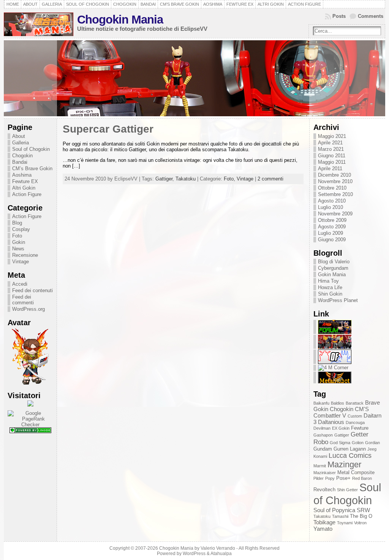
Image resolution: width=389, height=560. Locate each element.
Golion (358, 442)
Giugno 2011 (331, 155)
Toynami (345, 522)
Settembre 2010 (335, 194)
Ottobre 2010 (332, 188)
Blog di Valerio (333, 261)
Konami (320, 456)
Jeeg (371, 449)
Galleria (20, 143)
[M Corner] (333, 367)
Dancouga (355, 422)
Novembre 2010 (335, 181)
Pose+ (343, 478)
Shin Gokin (330, 294)
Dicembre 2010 (334, 175)
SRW (363, 510)
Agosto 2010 (332, 201)
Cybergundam (333, 268)
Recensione (25, 255)
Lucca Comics (350, 455)
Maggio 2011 (332, 162)
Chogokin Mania (120, 19)
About (18, 136)
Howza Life (330, 287)
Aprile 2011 (330, 168)
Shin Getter (347, 489)
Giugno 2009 (332, 239)
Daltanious (331, 422)
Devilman (321, 428)
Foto (17, 236)
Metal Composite (356, 472)
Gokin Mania (332, 274)
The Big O (361, 516)
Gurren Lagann (350, 449)
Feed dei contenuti (32, 290)
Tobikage (324, 522)
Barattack (355, 403)
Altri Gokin (23, 188)
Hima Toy (328, 281)
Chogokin (22, 155)
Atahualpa (221, 553)
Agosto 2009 (332, 226)
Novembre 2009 (335, 214)
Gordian (372, 442)
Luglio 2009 (330, 233)
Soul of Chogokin (31, 149)
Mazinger (344, 464)
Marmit (319, 466)
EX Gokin (340, 428)
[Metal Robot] (334, 381)
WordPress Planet (338, 300)
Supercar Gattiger (108, 129)
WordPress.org (28, 309)
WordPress (194, 553)
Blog (17, 223)
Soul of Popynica (334, 510)
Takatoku (186, 179)
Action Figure (26, 194)
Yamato (322, 528)
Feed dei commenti (23, 299)
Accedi (19, 284)
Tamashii (340, 516)
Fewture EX (25, 181)
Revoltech (324, 489)
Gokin (18, 242)
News (18, 249)
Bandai (19, 162)
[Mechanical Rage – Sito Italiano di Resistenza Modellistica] (334, 332)
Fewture (359, 428)
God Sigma (340, 442)
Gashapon (323, 435)
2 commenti (270, 179)
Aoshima (22, 175)
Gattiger (163, 179)
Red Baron (362, 478)
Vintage (20, 261)
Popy (330, 478)
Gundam (322, 449)
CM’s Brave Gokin (32, 168)
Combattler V (329, 415)
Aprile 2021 (330, 143)
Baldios (337, 403)
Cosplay (21, 229)
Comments (370, 16)
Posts (339, 16)
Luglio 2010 (330, 207)
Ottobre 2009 (332, 220)
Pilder (318, 478)
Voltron (360, 522)
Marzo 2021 (331, 149)
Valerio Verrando (218, 548)
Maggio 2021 (332, 136)
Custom (355, 416)
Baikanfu (321, 403)
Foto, (230, 179)
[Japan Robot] (334, 347)
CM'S (362, 409)
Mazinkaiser (324, 472)
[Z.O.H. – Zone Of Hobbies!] (334, 362)
